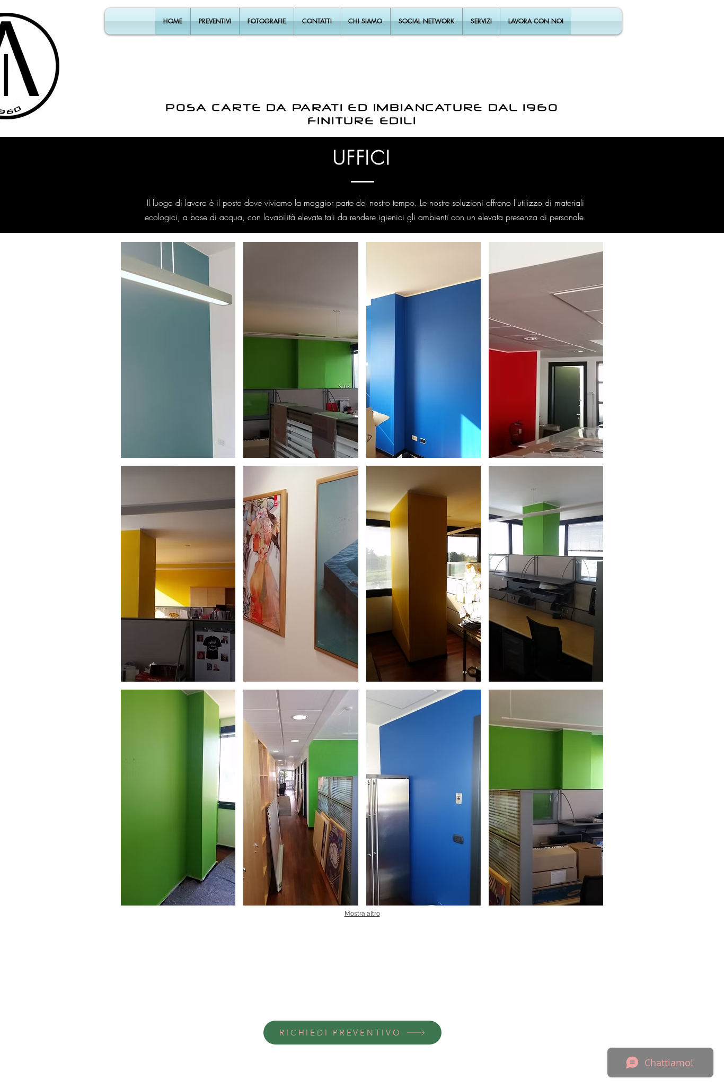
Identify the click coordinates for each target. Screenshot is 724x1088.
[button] (178, 350)
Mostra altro (362, 913)
